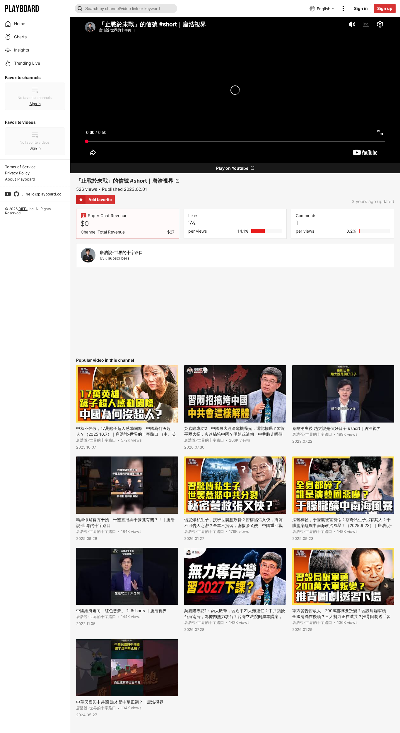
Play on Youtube (232, 168)
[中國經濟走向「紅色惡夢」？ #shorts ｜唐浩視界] (127, 576)
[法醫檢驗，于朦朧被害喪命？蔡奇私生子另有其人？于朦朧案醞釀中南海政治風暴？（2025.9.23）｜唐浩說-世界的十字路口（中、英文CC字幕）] (343, 485)
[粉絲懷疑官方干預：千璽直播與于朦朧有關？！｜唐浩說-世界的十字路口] (127, 485)
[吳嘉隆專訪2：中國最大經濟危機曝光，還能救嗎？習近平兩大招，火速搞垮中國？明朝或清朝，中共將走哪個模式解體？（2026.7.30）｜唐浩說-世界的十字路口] (235, 393)
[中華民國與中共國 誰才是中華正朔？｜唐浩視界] (127, 667)
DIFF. (22, 209)
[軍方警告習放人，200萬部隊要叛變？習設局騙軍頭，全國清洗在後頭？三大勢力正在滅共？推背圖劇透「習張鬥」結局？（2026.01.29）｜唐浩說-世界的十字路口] (343, 576)
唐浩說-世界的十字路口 (121, 252)
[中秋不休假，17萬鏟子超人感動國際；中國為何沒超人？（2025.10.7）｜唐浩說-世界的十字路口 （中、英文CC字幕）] (127, 393)
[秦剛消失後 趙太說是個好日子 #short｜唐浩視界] (343, 393)
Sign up (384, 8)
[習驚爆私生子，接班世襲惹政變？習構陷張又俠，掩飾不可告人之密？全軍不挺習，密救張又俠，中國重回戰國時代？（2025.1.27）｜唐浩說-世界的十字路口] (235, 485)
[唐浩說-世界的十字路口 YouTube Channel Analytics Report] (88, 255)
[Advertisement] (235, 312)
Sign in (361, 8)
